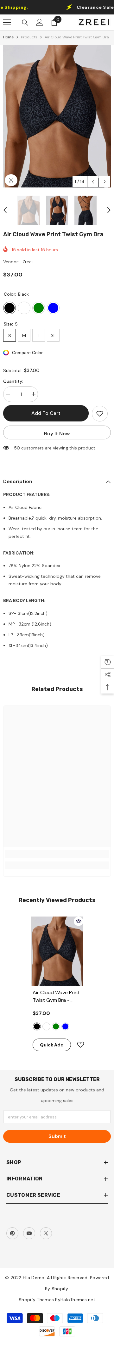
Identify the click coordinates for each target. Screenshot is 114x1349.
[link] (57, 854)
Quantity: (13, 381)
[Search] (25, 22)
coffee (46, 1026)
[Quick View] (78, 921)
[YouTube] (29, 1233)
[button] (92, 181)
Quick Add (52, 1045)
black (37, 1026)
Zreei (27, 262)
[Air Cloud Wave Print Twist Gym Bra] (57, 951)
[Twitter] (46, 1233)
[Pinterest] (12, 1233)
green (56, 1026)
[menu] (7, 22)
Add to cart (45, 413)
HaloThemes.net (77, 1299)
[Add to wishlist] (100, 413)
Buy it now (57, 433)
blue (65, 1026)
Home (8, 37)
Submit (57, 1136)
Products (29, 37)
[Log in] (39, 22)
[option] (57, 116)
